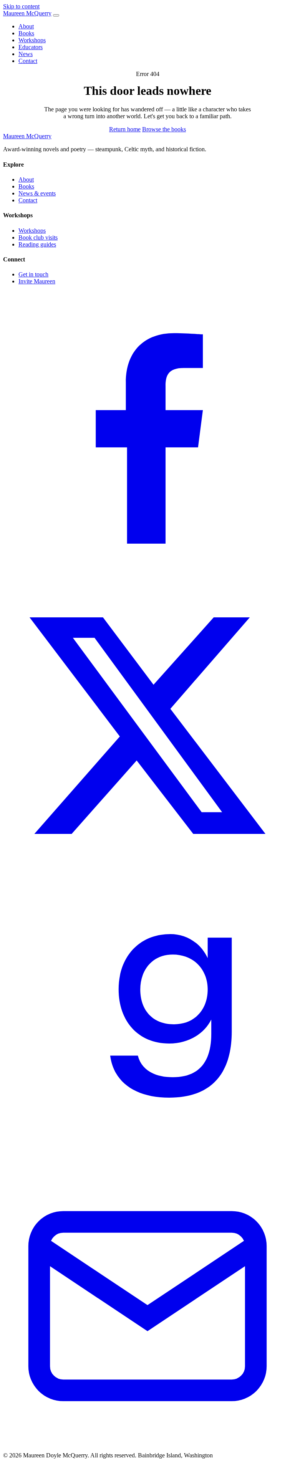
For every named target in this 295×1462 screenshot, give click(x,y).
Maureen (27, 13)
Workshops (32, 40)
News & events (37, 193)
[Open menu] (56, 15)
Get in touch (33, 274)
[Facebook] (147, 577)
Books (26, 33)
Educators (30, 47)
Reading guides (37, 244)
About (26, 26)
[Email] (147, 1448)
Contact (27, 61)
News (25, 54)
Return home (125, 129)
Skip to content (21, 6)
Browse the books (164, 129)
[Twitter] (147, 868)
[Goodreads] (147, 1158)
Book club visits (38, 237)
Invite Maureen (36, 281)
